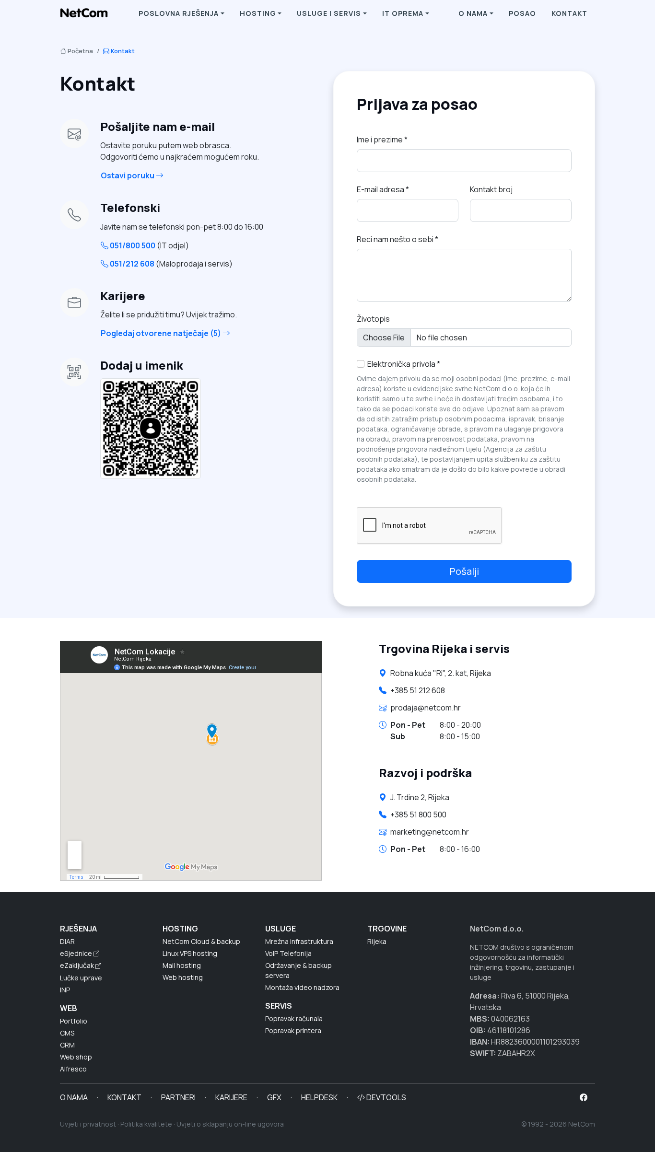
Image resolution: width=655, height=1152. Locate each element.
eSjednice (77, 953)
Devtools (385, 1097)
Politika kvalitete (146, 1124)
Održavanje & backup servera (298, 970)
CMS (67, 1032)
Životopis (373, 319)
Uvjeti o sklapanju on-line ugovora (230, 1124)
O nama (473, 13)
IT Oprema (402, 13)
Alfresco (73, 1068)
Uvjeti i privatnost (88, 1124)
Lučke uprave (81, 977)
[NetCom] (84, 13)
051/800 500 (148, 245)
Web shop (76, 1056)
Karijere (231, 1097)
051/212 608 (170, 263)
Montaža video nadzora (302, 987)
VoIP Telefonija (288, 953)
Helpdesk (319, 1097)
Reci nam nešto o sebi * (397, 239)
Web (68, 1008)
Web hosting (183, 977)
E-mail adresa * (383, 189)
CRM (67, 1044)
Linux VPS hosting (190, 953)
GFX (274, 1097)
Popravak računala (294, 1018)
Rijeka (376, 941)
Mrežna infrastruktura (299, 941)
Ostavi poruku (128, 175)
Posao (522, 13)
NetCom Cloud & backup (201, 941)
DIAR (67, 941)
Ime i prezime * (382, 139)
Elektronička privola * (402, 364)
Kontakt (569, 13)
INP (65, 989)
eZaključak (77, 965)
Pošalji (464, 571)
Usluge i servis (329, 13)
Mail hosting (182, 965)
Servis (278, 1006)
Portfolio (73, 1020)
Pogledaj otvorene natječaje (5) (161, 333)
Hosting (258, 13)
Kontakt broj (491, 189)
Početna (79, 51)
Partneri (178, 1097)
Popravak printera (293, 1030)
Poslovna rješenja (179, 13)
